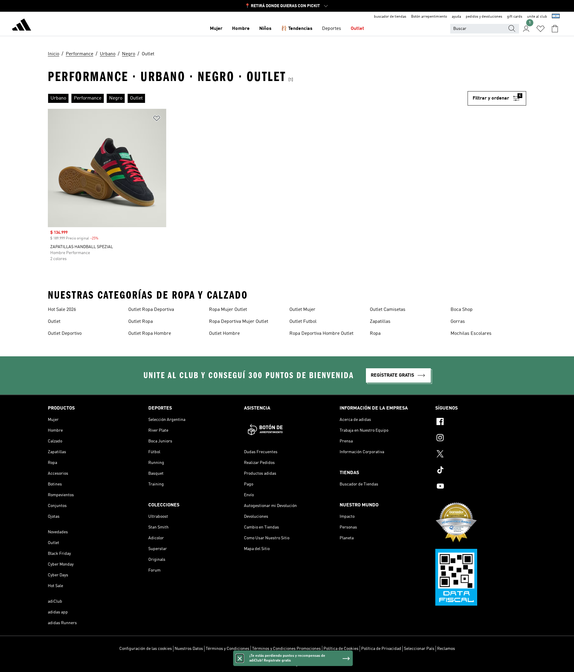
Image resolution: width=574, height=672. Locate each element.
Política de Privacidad (381, 649)
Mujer (216, 28)
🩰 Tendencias (296, 28)
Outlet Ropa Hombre (149, 333)
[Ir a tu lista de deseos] (540, 29)
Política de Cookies (340, 649)
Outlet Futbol (303, 321)
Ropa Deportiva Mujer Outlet (238, 321)
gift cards (514, 17)
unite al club (537, 17)
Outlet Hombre (224, 333)
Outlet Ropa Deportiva (151, 309)
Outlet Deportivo (65, 333)
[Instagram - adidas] (480, 438)
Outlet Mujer (302, 309)
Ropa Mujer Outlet (228, 309)
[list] (258, 98)
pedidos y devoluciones (484, 17)
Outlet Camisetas (387, 309)
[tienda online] (21, 26)
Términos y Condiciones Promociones (286, 649)
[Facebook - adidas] (480, 422)
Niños (265, 28)
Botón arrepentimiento (429, 17)
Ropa (375, 333)
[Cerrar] (239, 658)
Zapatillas (380, 321)
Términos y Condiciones (227, 649)
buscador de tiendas (390, 17)
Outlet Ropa (140, 321)
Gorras (458, 321)
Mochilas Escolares (471, 333)
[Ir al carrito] (555, 29)
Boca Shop (462, 309)
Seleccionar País (419, 649)
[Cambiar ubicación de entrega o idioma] (555, 17)
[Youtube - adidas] (480, 487)
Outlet (357, 28)
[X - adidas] (480, 455)
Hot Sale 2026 (62, 309)
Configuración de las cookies (145, 649)
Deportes (331, 28)
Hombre (241, 28)
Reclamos (446, 649)
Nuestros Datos (189, 649)
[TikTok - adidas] (480, 471)
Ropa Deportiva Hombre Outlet (321, 333)
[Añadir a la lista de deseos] (156, 119)
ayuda (456, 17)
